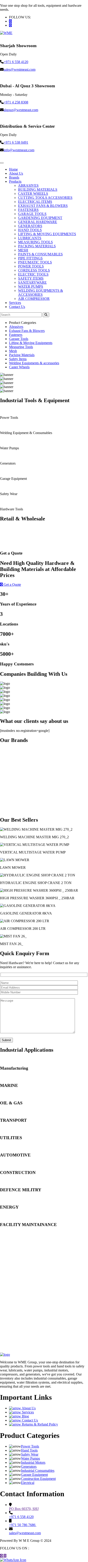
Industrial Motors (33, 1462)
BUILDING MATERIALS (37, 189)
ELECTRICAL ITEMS (35, 202)
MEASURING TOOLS (35, 242)
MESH (23, 250)
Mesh (13, 351)
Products (15, 181)
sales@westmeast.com (19, 69)
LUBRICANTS (29, 238)
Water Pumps (30, 1458)
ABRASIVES (28, 185)
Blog (25, 1416)
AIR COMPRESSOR (34, 299)
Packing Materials (22, 355)
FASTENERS (28, 210)
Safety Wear (29, 1454)
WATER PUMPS (30, 286)
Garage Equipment (34, 1474)
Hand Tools (29, 1450)
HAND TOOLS (30, 230)
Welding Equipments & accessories (34, 363)
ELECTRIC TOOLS (33, 274)
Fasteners (15, 335)
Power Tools (30, 1446)
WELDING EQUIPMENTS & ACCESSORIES (40, 292)
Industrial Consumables (37, 1470)
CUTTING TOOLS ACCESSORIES (45, 198)
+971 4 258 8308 (16, 102)
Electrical (27, 1483)
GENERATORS (30, 226)
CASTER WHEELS (33, 193)
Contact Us (17, 307)
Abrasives (16, 327)
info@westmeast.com (19, 150)
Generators (29, 1466)
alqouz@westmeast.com (21, 110)
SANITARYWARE (32, 282)
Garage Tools (18, 339)
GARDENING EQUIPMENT (40, 218)
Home (13, 169)
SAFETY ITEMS (31, 278)
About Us (16, 173)
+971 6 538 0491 (16, 142)
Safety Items (18, 359)
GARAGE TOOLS (32, 214)
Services (15, 303)
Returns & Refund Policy (39, 1424)
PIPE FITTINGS (30, 258)
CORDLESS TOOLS (34, 270)
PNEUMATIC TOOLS (35, 262)
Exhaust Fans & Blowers (27, 331)
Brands (14, 177)
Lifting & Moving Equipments (30, 343)
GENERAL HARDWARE (37, 222)
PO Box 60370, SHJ (24, 1509)
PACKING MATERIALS (37, 246)
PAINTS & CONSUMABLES (40, 254)
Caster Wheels (19, 367)
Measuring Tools (21, 347)
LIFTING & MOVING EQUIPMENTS (47, 234)
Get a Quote (12, 584)
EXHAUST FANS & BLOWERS (43, 206)
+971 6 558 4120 (16, 62)
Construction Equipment (38, 1479)
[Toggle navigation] (2, 163)
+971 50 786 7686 (22, 1525)
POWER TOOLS (31, 266)
